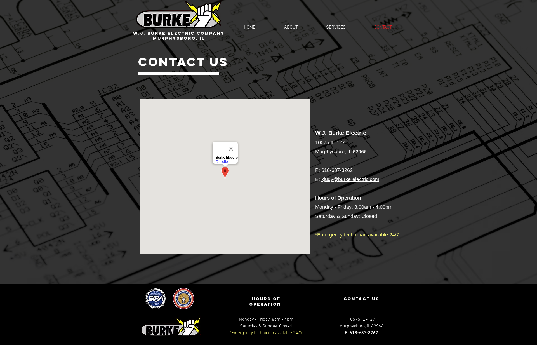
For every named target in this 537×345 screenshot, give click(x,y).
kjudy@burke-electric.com (350, 179)
